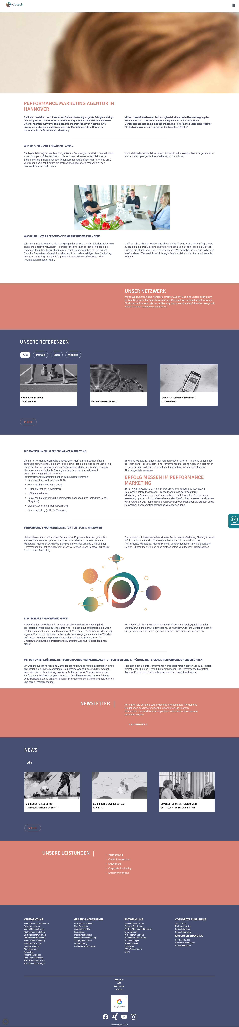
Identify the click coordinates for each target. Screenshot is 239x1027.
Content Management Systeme (138, 929)
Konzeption (79, 932)
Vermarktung (115, 854)
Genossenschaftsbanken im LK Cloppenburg (179, 399)
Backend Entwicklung (134, 926)
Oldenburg (66, 159)
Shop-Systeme (131, 932)
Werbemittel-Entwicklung (135, 938)
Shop (57, 354)
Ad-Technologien (132, 940)
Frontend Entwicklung (134, 923)
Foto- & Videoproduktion (34, 960)
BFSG (127, 952)
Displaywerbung (31, 949)
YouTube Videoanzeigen (34, 963)
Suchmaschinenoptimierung (36, 923)
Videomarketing (36, 510)
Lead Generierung (31, 946)
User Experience (81, 926)
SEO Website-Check (133, 949)
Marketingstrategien (83, 935)
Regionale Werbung (32, 955)
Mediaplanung (80, 943)
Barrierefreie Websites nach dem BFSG (109, 806)
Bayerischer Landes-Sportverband (32, 399)
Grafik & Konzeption (119, 859)
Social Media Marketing (41, 497)
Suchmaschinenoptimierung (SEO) (47, 480)
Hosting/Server (131, 943)
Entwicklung (115, 863)
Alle (25, 354)
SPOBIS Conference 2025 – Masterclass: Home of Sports (42, 806)
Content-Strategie (182, 929)
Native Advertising (183, 926)
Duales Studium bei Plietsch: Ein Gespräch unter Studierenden (179, 806)
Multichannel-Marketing (34, 932)
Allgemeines (48, 762)
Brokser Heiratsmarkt (104, 401)
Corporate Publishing (120, 868)
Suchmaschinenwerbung (35, 935)
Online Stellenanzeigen (185, 943)
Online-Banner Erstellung (85, 938)
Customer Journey (32, 926)
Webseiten (129, 946)
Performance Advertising (35, 938)
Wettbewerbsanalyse (33, 943)
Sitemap (119, 989)
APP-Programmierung (134, 935)
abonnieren (138, 724)
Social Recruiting (182, 940)
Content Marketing (183, 932)
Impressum (119, 980)
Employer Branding (118, 872)
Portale (40, 354)
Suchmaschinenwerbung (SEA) (45, 484)
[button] (5, 1021)
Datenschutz (119, 986)
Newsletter (54, 489)
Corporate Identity (82, 929)
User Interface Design (83, 923)
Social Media (181, 923)
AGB (119, 983)
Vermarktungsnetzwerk (34, 929)
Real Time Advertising (33, 958)
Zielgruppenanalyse (83, 940)
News (67, 762)
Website (73, 354)
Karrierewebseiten (183, 945)
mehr (133, 316)
